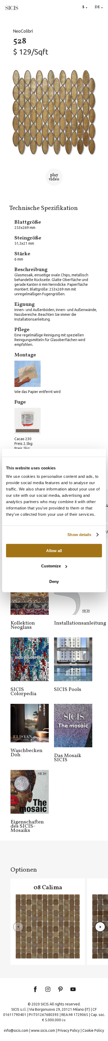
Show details (79, 534)
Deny (54, 581)
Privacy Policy (69, 1030)
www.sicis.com (43, 1030)
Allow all (54, 550)
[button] (100, 927)
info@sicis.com (16, 1030)
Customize (51, 566)
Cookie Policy (93, 1030)
